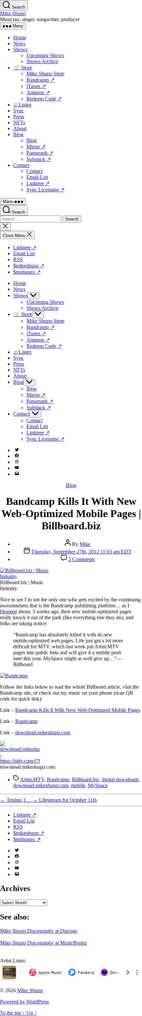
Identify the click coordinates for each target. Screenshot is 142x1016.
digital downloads (120, 779)
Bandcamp (26, 721)
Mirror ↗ (36, 146)
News (19, 43)
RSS (18, 259)
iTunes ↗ (36, 86)
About (19, 128)
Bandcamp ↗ (40, 80)
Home (19, 37)
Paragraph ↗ (39, 153)
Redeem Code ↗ (44, 99)
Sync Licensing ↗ (45, 189)
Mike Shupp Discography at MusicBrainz (43, 943)
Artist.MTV (32, 779)
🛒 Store (22, 67)
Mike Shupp (13, 13)
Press (18, 116)
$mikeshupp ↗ (28, 265)
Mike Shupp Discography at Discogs (38, 931)
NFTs (19, 122)
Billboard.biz (85, 779)
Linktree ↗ (38, 183)
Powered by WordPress (24, 1001)
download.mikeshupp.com (42, 732)
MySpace (98, 785)
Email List (37, 177)
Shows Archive (42, 61)
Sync (18, 110)
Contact (21, 165)
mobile (78, 785)
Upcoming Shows (45, 55)
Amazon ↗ (38, 92)
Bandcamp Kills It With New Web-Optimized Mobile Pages (77, 710)
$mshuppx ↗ (27, 272)
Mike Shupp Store (45, 73)
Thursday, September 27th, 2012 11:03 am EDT (81, 551)
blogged (8, 611)
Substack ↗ (38, 159)
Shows (20, 49)
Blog (18, 134)
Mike (85, 544)
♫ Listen (22, 104)
